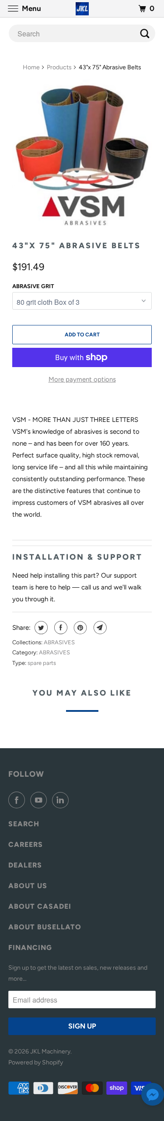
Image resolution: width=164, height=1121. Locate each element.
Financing (30, 947)
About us (27, 886)
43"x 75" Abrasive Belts (76, 245)
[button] (152, 1096)
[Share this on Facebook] (59, 627)
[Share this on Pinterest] (79, 627)
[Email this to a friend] (99, 627)
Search (23, 824)
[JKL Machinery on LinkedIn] (62, 800)
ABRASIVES (59, 642)
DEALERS (25, 865)
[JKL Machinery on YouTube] (40, 800)
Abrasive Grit (33, 286)
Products (59, 67)
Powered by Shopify (35, 1062)
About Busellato (44, 927)
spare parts (42, 663)
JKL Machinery (50, 1051)
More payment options (82, 379)
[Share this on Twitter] (40, 627)
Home (31, 67)
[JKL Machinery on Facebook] (18, 800)
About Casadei (39, 906)
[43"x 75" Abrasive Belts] (81, 156)
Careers (25, 844)
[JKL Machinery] (82, 8)
